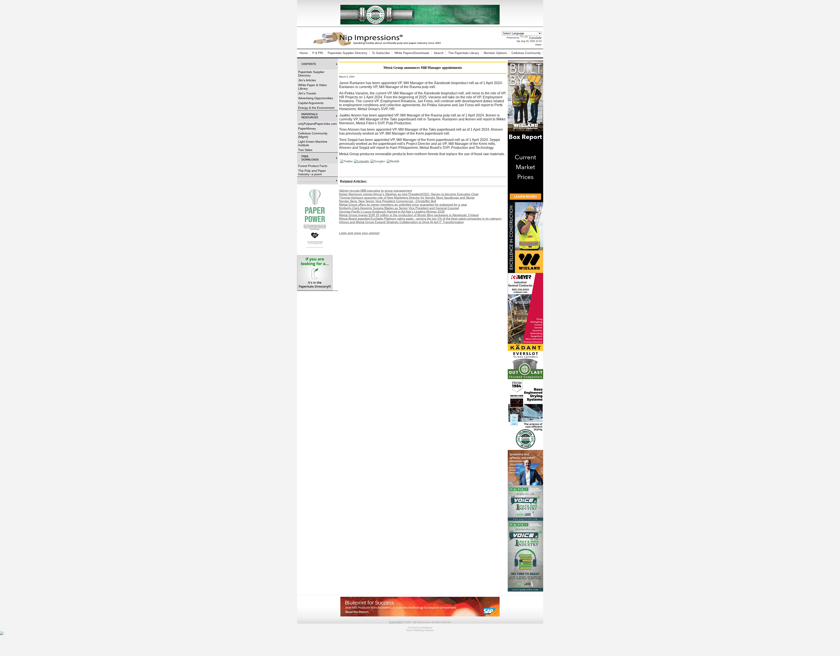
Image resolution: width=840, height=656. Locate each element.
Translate (535, 37)
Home (303, 53)
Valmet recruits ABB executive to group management (375, 190)
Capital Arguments (311, 103)
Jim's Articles (307, 80)
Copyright (395, 622)
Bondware (426, 627)
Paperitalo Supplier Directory (347, 53)
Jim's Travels (307, 93)
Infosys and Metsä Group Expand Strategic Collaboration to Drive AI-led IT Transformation (401, 222)
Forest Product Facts (312, 166)
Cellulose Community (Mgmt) (312, 135)
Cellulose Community (526, 53)
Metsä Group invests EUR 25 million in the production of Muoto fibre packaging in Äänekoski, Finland (409, 215)
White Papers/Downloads (411, 53)
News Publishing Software (420, 630)
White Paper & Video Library (312, 86)
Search (439, 53)
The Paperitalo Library (463, 53)
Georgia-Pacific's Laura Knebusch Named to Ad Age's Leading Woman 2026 (392, 211)
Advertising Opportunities (315, 98)
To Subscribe (381, 53)
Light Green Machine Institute (312, 143)
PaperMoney (307, 128)
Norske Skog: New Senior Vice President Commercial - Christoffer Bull (387, 201)
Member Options (495, 53)
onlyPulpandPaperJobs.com (317, 123)
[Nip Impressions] (378, 45)
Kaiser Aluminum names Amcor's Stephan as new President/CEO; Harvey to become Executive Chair (409, 194)
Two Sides (305, 150)
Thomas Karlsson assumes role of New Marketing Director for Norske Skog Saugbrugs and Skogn (407, 197)
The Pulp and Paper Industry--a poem (312, 172)
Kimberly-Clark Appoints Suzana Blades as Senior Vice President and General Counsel (399, 208)
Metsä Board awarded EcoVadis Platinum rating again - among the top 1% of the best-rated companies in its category (420, 218)
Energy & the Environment (316, 107)
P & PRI (317, 53)
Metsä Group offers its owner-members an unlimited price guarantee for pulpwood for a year (403, 204)
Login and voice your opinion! (359, 233)
